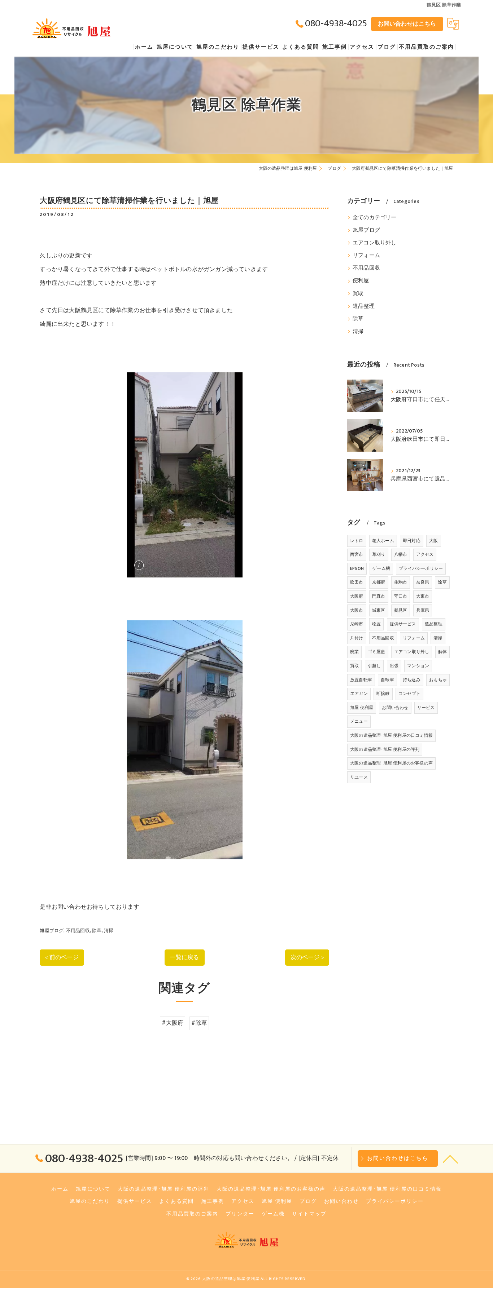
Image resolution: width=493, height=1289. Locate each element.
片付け (356, 638)
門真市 (378, 596)
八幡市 (400, 554)
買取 (358, 293)
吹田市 (356, 582)
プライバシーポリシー (421, 568)
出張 (394, 665)
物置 (376, 624)
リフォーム (366, 255)
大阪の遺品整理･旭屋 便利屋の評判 (384, 749)
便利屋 (361, 280)
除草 (96, 931)
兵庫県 (422, 610)
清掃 (108, 931)
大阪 (433, 540)
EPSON (357, 568)
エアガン (359, 693)
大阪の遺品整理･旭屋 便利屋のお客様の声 (391, 763)
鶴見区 (400, 610)
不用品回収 (78, 931)
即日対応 (411, 540)
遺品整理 (364, 306)
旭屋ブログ (52, 931)
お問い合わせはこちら (407, 23)
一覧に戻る (184, 957)
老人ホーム (383, 540)
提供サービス (403, 624)
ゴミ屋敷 (376, 651)
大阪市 (356, 610)
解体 (442, 651)
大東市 (422, 596)
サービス (426, 707)
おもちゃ (438, 679)
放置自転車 (361, 679)
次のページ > (307, 957)
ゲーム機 (381, 568)
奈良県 (422, 582)
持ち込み (411, 679)
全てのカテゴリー (375, 217)
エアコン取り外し (375, 243)
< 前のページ (61, 957)
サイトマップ (309, 1214)
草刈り (378, 554)
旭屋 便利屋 (361, 707)
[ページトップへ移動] (450, 1158)
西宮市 (356, 554)
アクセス (425, 554)
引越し (374, 665)
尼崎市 (356, 624)
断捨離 (383, 693)
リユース (359, 777)
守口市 (400, 596)
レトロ (356, 540)
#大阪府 (172, 1023)
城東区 (378, 610)
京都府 (378, 582)
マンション (418, 665)
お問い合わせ (395, 707)
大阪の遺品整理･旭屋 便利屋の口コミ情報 (391, 735)
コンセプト (409, 693)
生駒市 (400, 582)
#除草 (199, 1023)
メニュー (359, 721)
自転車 (387, 679)
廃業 (354, 651)
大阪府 (356, 596)
